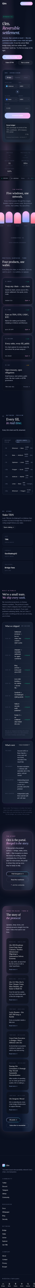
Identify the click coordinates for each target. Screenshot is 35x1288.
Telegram (5, 1190)
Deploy (15, 1286)
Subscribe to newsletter (17, 1125)
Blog (3, 1216)
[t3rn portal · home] (4, 3)
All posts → (13, 1120)
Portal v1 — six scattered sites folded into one (18, 719)
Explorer (4, 1241)
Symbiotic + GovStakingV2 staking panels (18, 696)
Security (4, 1219)
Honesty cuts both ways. (18, 735)
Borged (4, 1267)
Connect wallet (26, 3)
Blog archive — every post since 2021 (17, 670)
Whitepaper (5, 1212)
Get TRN (4, 1245)
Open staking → (9, 527)
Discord (4, 1186)
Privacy (4, 1263)
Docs (4, 1208)
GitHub (4, 1194)
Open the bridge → (12, 57)
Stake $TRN (10, 62)
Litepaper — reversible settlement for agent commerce (18, 655)
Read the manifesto (17, 880)
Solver (4, 1237)
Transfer (17, 77)
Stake (26, 77)
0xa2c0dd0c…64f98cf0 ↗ (19, 137)
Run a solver (25, 62)
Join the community (17, 885)
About (4, 1256)
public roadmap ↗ (24, 745)
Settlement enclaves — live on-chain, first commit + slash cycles (18, 638)
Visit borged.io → (17, 874)
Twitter (4, 1183)
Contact (4, 1259)
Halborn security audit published (18, 707)
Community (5, 1197)
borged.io (18, 853)
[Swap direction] (17, 91)
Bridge (9, 77)
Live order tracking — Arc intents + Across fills (17, 683)
